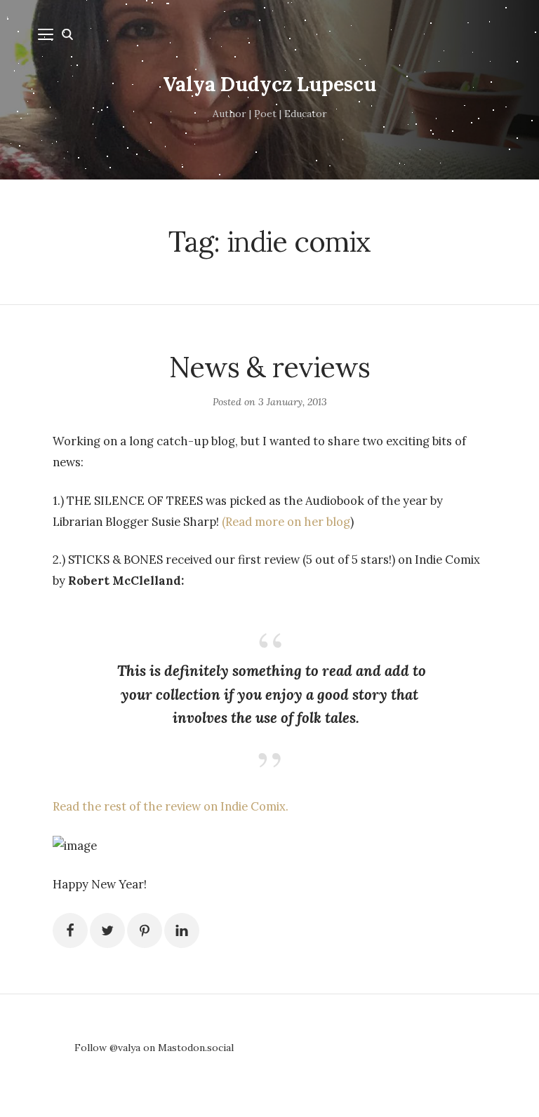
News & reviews (269, 367)
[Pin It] (144, 930)
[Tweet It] (107, 930)
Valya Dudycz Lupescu (269, 84)
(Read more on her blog (286, 521)
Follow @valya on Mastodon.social (154, 1047)
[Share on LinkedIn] (181, 930)
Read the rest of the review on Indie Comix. (170, 806)
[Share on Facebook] (70, 930)
